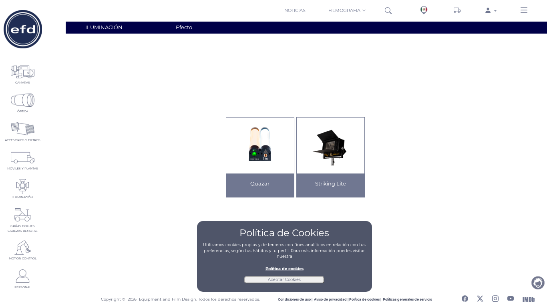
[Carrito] (457, 11)
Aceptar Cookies (284, 279)
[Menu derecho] (524, 10)
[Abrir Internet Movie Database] (529, 299)
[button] (348, 10)
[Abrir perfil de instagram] (495, 297)
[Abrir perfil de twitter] (480, 297)
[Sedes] (423, 10)
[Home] (22, 29)
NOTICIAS (295, 10)
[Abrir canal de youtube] (510, 297)
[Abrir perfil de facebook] (465, 297)
